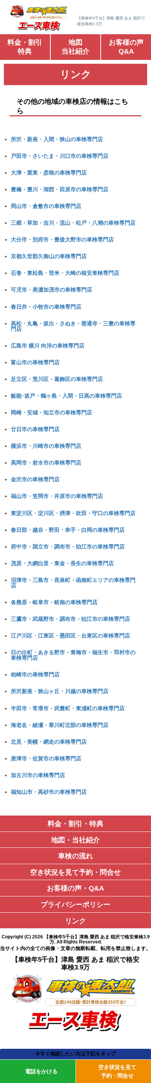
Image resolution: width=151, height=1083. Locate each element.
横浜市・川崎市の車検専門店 (46, 446)
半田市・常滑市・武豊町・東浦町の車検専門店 (68, 708)
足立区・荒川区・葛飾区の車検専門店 (57, 379)
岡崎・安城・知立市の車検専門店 (51, 412)
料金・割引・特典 (75, 824)
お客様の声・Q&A (75, 888)
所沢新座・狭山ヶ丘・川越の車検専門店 (59, 691)
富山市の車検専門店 (35, 362)
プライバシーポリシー (75, 904)
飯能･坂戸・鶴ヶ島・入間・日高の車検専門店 (66, 396)
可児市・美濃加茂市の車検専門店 (51, 289)
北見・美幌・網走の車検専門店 (49, 742)
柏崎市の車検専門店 (35, 674)
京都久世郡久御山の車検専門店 (49, 256)
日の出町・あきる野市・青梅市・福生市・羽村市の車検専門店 (73, 655)
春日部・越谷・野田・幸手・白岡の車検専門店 (68, 530)
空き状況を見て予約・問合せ (75, 872)
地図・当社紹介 (75, 840)
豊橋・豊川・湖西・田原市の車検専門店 (59, 189)
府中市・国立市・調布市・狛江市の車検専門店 (68, 546)
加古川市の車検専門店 (38, 775)
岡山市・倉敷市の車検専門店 (46, 206)
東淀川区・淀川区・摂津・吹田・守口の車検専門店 (73, 513)
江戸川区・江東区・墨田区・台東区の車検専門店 (70, 635)
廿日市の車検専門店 (35, 429)
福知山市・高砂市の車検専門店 (49, 792)
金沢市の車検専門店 (35, 479)
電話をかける (41, 1071)
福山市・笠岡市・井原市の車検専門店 (57, 496)
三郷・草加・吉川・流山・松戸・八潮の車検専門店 (73, 223)
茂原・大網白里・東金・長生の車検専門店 (62, 563)
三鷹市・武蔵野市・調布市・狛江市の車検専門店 (70, 619)
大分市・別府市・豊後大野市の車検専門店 (62, 239)
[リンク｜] (39, 30)
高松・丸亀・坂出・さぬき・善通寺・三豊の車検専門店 (73, 326)
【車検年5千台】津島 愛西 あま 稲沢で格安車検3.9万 (97, 939)
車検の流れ (75, 856)
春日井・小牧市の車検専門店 (46, 307)
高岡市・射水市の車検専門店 (46, 462)
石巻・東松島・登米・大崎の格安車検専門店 (65, 273)
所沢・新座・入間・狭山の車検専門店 (57, 139)
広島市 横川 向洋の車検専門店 (47, 345)
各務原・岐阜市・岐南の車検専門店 (54, 602)
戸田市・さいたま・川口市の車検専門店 (59, 156)
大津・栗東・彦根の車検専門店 (49, 172)
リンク (75, 921)
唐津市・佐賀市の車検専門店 (46, 758)
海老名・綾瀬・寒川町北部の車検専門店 (59, 725)
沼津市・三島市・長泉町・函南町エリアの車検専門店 (73, 583)
